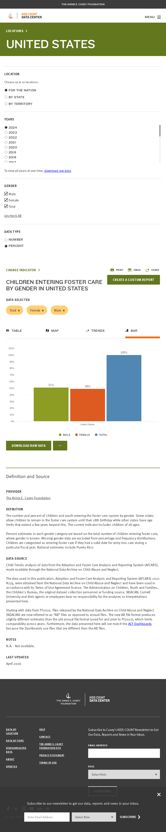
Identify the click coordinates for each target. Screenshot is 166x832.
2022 (13, 137)
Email (137, 269)
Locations (14, 31)
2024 (13, 127)
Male (57, 310)
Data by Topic (15, 740)
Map (55, 331)
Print (119, 269)
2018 (12, 157)
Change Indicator (21, 270)
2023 (13, 132)
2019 (12, 152)
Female (35, 310)
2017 (12, 162)
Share (155, 269)
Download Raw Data (29, 445)
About (10, 759)
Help (42, 729)
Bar (134, 331)
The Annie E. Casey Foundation (83, 4)
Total (13, 310)
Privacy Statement (51, 755)
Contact (44, 736)
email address (98, 745)
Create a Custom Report (133, 279)
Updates (11, 766)
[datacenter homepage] (31, 16)
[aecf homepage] (10, 16)
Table (16, 331)
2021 (12, 142)
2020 (13, 147)
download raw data (57, 170)
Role (91, 766)
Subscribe (128, 817)
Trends (98, 331)
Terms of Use (48, 762)
